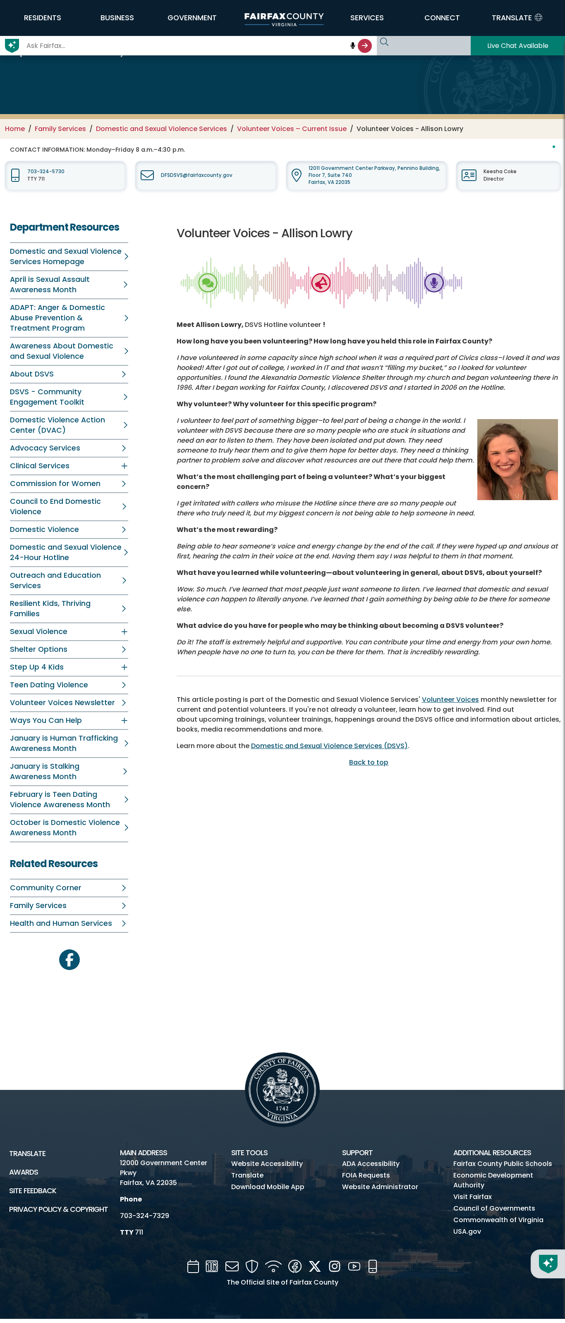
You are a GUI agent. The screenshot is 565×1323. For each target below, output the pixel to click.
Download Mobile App (267, 1187)
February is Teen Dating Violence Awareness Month (60, 799)
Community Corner (45, 888)
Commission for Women (55, 484)
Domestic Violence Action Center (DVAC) (57, 425)
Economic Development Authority (493, 1180)
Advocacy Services (45, 448)
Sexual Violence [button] (38, 631)
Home (15, 128)
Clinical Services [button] (39, 466)
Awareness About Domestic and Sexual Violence (61, 351)
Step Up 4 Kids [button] (37, 667)
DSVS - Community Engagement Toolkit (47, 397)
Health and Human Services (61, 923)
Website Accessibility (267, 1163)
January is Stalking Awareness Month (44, 771)
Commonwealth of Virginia (498, 1220)
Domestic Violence (44, 529)
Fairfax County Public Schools (502, 1163)
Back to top (368, 762)
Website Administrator (380, 1187)
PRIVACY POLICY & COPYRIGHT (58, 1209)
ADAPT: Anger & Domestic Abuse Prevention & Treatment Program (57, 318)
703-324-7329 (144, 1215)
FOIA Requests (366, 1175)
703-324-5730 (46, 171)
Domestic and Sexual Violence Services (161, 128)
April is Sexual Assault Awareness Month (50, 284)
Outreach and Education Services (55, 580)
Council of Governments (494, 1208)
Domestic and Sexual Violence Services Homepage (66, 256)
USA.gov (467, 1231)
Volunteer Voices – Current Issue (292, 128)
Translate (27, 1154)
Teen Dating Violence (49, 685)
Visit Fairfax (472, 1196)
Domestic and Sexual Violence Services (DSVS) (329, 746)
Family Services (60, 128)
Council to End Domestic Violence (55, 506)
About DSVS (32, 374)
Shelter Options (38, 649)
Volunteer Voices (450, 699)
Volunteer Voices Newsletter (62, 703)
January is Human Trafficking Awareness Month (64, 743)
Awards (23, 1172)
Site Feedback (32, 1191)
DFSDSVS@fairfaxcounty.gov (196, 175)
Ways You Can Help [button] (46, 720)
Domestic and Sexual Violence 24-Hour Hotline (66, 552)
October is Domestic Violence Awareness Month (65, 828)
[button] (42, 17)
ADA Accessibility (371, 1163)
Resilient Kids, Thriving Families (50, 608)
